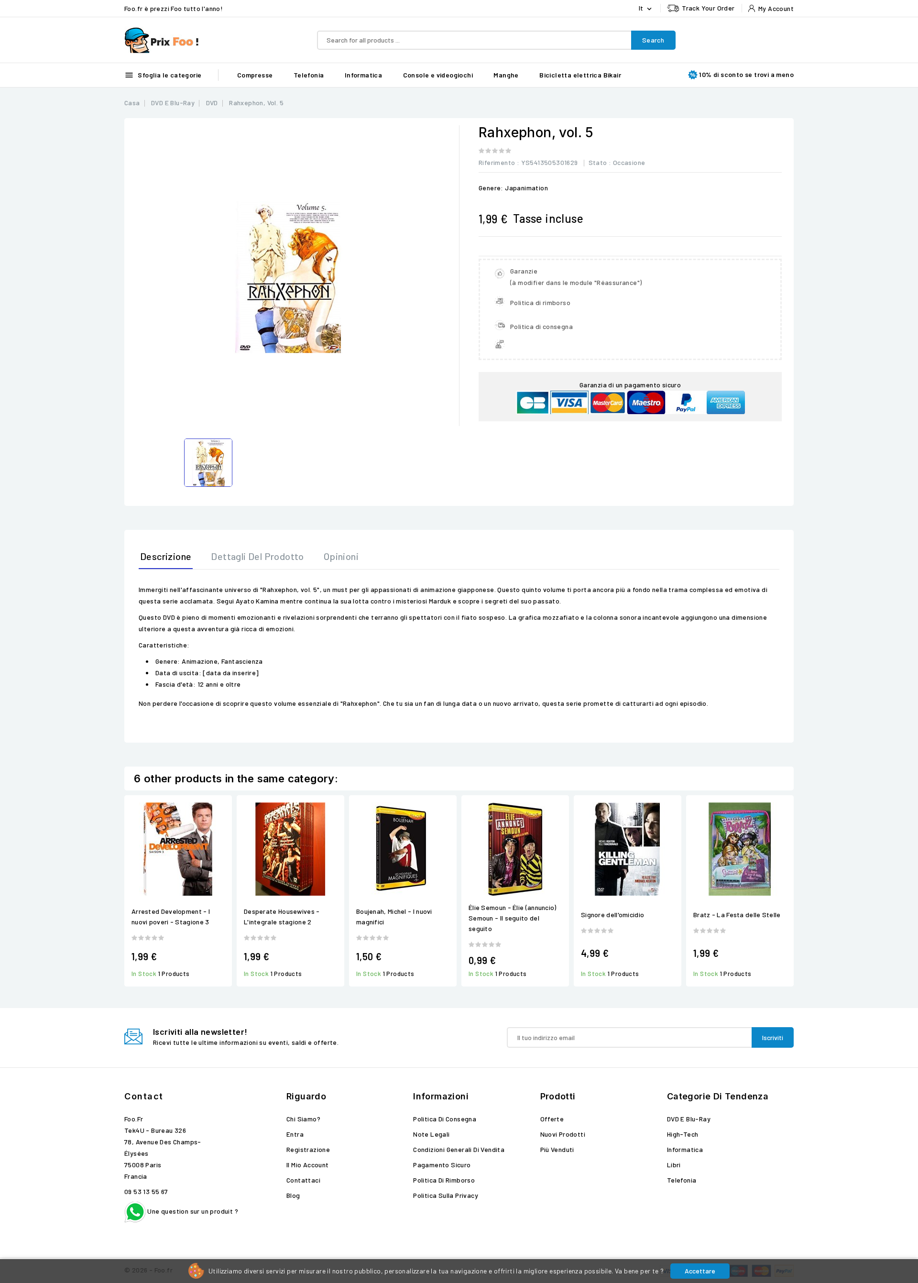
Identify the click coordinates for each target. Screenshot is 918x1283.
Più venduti (557, 1149)
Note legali (431, 1134)
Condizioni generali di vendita (458, 1149)
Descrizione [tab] (165, 556)
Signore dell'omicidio (612, 914)
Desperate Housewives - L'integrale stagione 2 (282, 916)
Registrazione (308, 1149)
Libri (674, 1165)
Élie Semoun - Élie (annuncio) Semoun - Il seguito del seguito (513, 917)
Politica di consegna (444, 1119)
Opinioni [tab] (341, 556)
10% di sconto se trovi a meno (746, 74)
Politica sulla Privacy (445, 1195)
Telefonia (309, 75)
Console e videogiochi (438, 75)
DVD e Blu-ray (688, 1119)
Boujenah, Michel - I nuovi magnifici (394, 916)
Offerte (552, 1119)
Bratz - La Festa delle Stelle (737, 914)
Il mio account (307, 1165)
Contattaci (303, 1180)
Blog (293, 1195)
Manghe (505, 75)
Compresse (255, 75)
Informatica (363, 75)
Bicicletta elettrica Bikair (580, 75)
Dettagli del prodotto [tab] (257, 556)
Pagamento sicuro (441, 1165)
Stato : (600, 162)
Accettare (700, 1271)
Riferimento (497, 162)
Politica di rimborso (444, 1180)
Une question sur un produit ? (192, 1211)
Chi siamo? (303, 1119)
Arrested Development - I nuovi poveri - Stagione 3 (170, 916)
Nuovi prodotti (563, 1134)
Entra (295, 1134)
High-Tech (683, 1134)
